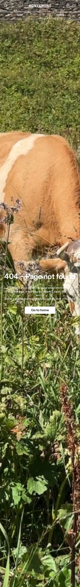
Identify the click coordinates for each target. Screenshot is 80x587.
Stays (60, 15)
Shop (20, 15)
